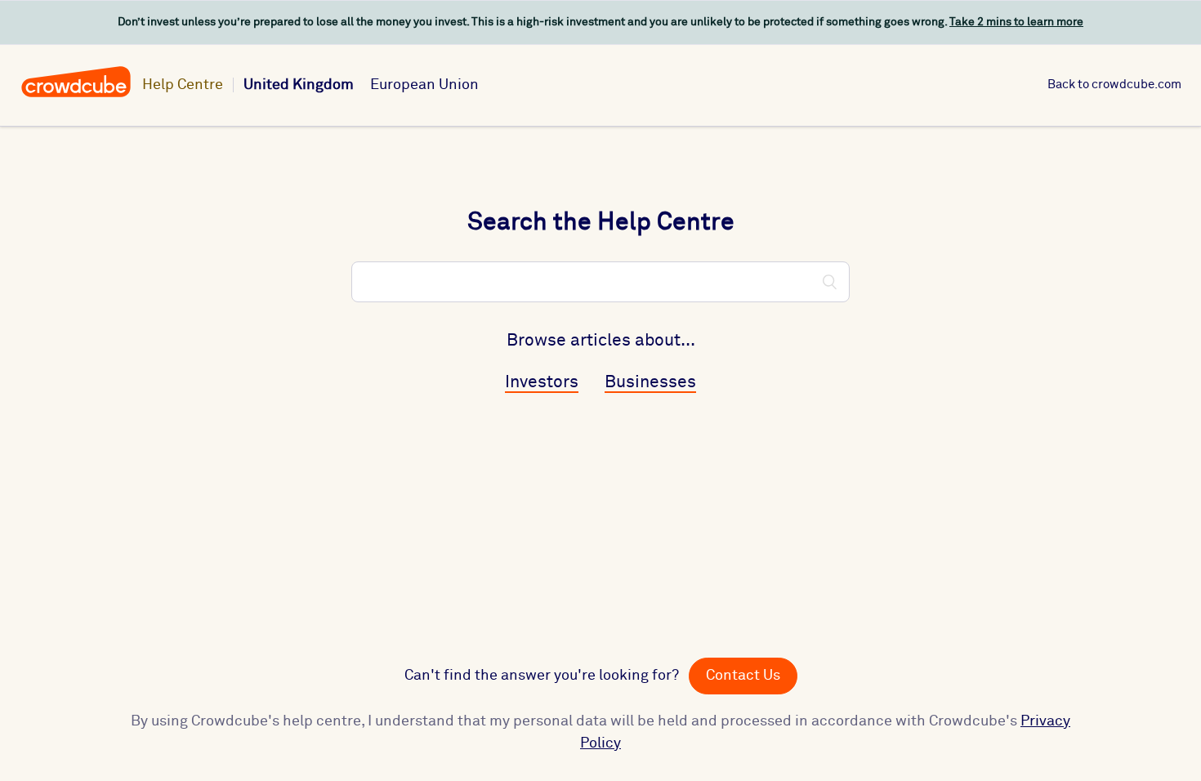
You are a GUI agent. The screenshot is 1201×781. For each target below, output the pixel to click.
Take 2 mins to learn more (1016, 22)
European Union (424, 85)
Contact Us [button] (743, 675)
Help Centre (182, 85)
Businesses (650, 382)
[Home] (76, 94)
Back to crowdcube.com (1114, 84)
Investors (541, 382)
